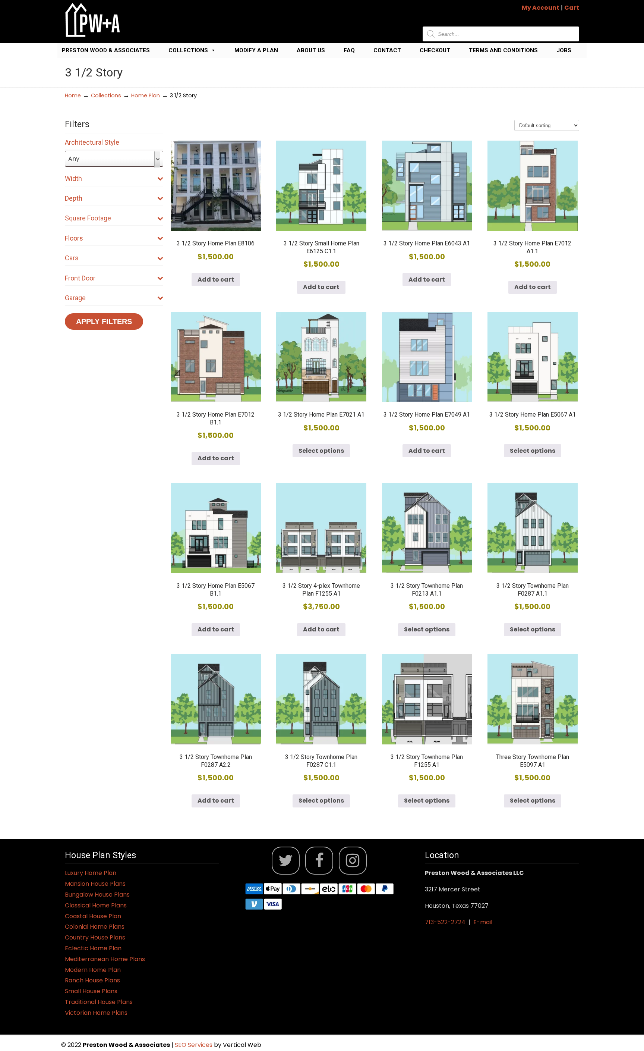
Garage (75, 298)
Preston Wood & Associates (106, 50)
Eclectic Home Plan (93, 948)
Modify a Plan (256, 50)
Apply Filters (104, 321)
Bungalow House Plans (97, 894)
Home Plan (145, 95)
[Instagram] (353, 861)
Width (73, 178)
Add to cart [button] (216, 279)
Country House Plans (95, 937)
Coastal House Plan (93, 916)
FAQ (349, 50)
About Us (311, 50)
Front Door (80, 278)
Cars (72, 258)
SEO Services (194, 1045)
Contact (387, 50)
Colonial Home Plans (94, 926)
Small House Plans (91, 991)
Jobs (563, 50)
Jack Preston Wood (93, 20)
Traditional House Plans (99, 1002)
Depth (73, 198)
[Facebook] (319, 861)
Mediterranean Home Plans (105, 959)
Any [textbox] (73, 158)
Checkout (435, 50)
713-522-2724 (445, 922)
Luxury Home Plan (90, 873)
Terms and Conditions (503, 50)
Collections (188, 50)
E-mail (482, 922)
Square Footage (88, 218)
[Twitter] (286, 861)
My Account (540, 7)
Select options (321, 450)
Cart (571, 7)
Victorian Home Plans (96, 1012)
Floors (74, 238)
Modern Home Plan (93, 970)
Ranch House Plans (92, 980)
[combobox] (114, 159)
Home (73, 95)
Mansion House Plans (95, 883)
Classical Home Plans (96, 905)
